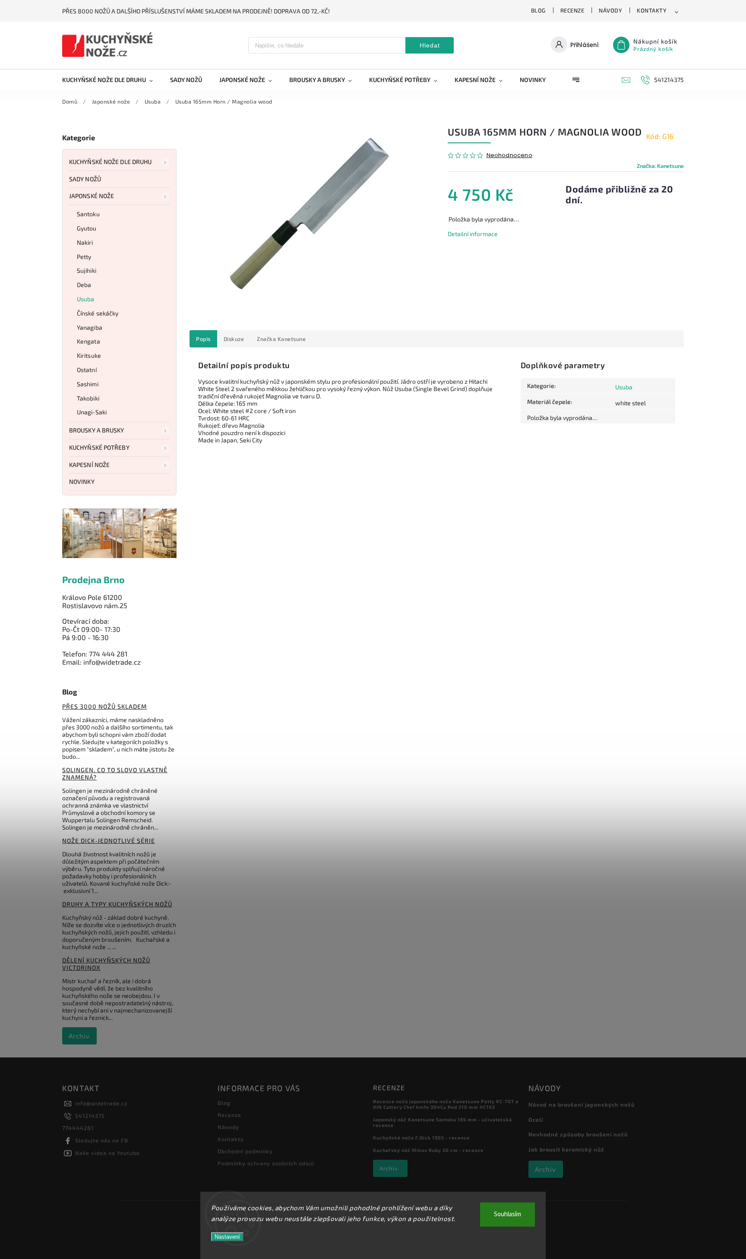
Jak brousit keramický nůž (566, 1149)
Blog (538, 10)
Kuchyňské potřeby (99, 447)
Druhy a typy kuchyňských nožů (117, 904)
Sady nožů (85, 179)
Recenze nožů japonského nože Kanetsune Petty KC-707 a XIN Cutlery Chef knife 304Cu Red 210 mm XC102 (445, 1104)
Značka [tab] (281, 338)
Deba (84, 284)
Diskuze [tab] (234, 338)
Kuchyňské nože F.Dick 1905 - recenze (421, 1137)
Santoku (88, 214)
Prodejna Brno (93, 579)
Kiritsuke (89, 355)
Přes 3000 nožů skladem (104, 706)
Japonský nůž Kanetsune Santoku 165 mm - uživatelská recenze (442, 1122)
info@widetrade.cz (101, 1103)
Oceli (535, 1119)
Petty (84, 256)
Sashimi (87, 384)
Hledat (430, 45)
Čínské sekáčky (97, 313)
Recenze (572, 10)
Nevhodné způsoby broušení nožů (578, 1134)
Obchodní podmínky (245, 1151)
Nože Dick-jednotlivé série (108, 840)
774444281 (78, 1127)
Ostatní (87, 369)
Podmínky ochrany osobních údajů (266, 1163)
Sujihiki (86, 270)
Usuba (86, 299)
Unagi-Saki (92, 412)
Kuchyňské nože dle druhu (110, 161)
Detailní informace (473, 233)
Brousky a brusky (96, 430)
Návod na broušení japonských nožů (581, 1104)
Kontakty (652, 10)
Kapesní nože (89, 464)
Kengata (88, 341)
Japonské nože (91, 195)
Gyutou (87, 228)
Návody (610, 10)
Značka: (660, 165)
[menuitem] (111, 80)
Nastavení (227, 1237)
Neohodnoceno (509, 155)
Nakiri (85, 242)
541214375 (90, 1115)
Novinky (82, 481)
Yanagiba (89, 327)
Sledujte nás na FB (101, 1140)
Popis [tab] (203, 338)
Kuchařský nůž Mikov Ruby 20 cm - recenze (428, 1150)
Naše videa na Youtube (107, 1152)
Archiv (79, 1036)
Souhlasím (507, 1214)
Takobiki (88, 398)
